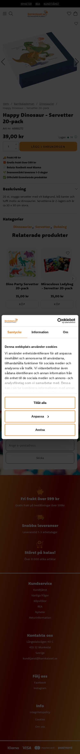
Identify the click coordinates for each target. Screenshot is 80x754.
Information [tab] (40, 332)
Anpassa (37, 416)
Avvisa (40, 430)
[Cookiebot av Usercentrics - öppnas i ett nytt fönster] (57, 320)
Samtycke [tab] (14, 332)
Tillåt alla (40, 403)
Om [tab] (65, 332)
